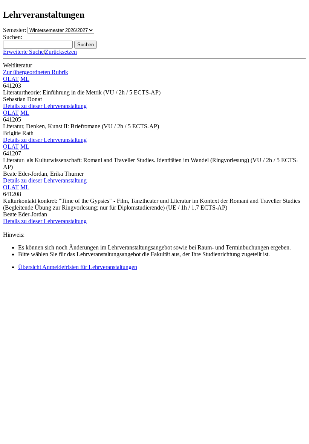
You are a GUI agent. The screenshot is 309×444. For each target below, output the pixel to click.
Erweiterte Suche (23, 52)
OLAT (11, 79)
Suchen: (12, 37)
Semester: (14, 30)
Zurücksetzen (61, 52)
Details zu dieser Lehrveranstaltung (45, 106)
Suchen (85, 44)
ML (24, 79)
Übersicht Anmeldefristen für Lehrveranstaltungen (77, 267)
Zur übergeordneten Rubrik (35, 72)
